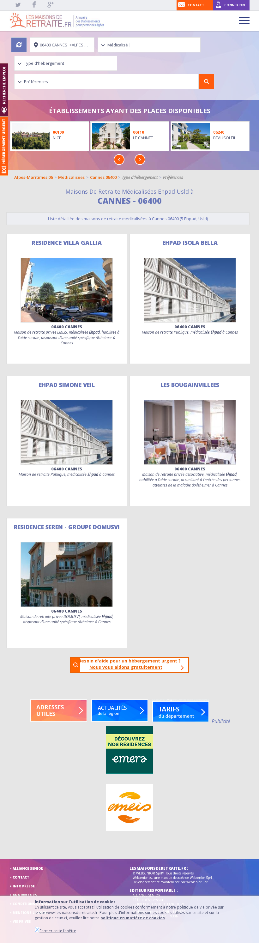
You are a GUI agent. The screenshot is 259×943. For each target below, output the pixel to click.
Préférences (173, 177)
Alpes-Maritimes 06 (33, 177)
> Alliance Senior (26, 868)
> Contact (19, 877)
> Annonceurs (23, 895)
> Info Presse (22, 886)
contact (196, 5)
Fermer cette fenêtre (57, 931)
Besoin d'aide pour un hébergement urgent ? (131, 664)
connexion (234, 5)
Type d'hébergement (140, 177)
